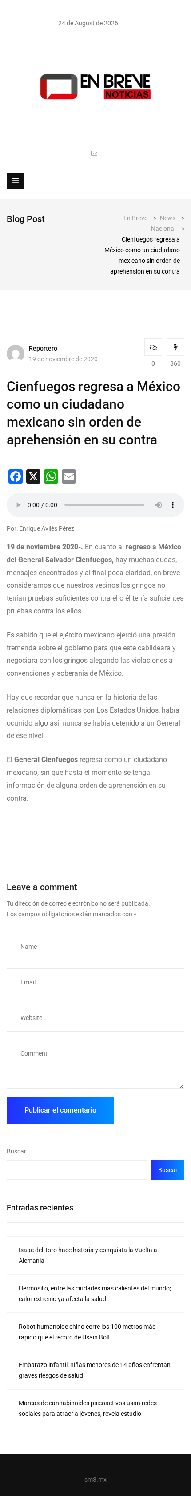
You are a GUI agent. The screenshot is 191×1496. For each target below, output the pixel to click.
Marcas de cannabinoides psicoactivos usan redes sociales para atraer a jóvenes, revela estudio (88, 1408)
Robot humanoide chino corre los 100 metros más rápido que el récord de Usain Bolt (87, 1332)
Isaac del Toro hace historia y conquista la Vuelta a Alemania (88, 1255)
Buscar (16, 1151)
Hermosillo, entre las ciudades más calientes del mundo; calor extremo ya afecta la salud (95, 1293)
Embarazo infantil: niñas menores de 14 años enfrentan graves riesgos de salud (95, 1370)
